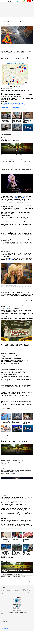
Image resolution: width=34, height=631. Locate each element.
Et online (24, 197)
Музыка (5, 410)
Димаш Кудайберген (10, 528)
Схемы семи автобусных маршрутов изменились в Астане (10, 159)
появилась (11, 259)
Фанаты (15, 528)
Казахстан (2, 528)
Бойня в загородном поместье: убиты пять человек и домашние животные (16, 151)
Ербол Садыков (3, 475)
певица (2, 410)
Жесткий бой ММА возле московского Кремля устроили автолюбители (13, 137)
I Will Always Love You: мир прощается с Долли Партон (10, 154)
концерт (6, 528)
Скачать (8, 612)
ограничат (20, 98)
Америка (11, 410)
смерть (8, 410)
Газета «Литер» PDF (4, 618)
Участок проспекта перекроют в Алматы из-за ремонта (12, 103)
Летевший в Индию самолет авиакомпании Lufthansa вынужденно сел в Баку (14, 441)
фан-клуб (18, 528)
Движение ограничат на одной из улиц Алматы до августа (13, 104)
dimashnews (15, 502)
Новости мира (4, 149)
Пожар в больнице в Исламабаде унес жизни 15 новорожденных (12, 438)
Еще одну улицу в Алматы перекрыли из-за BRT (11, 107)
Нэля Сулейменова (3, 24)
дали (8, 308)
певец (21, 528)
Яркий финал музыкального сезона (7, 557)
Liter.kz (24, 48)
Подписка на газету (29, 1)
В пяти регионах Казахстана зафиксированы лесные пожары (11, 576)
